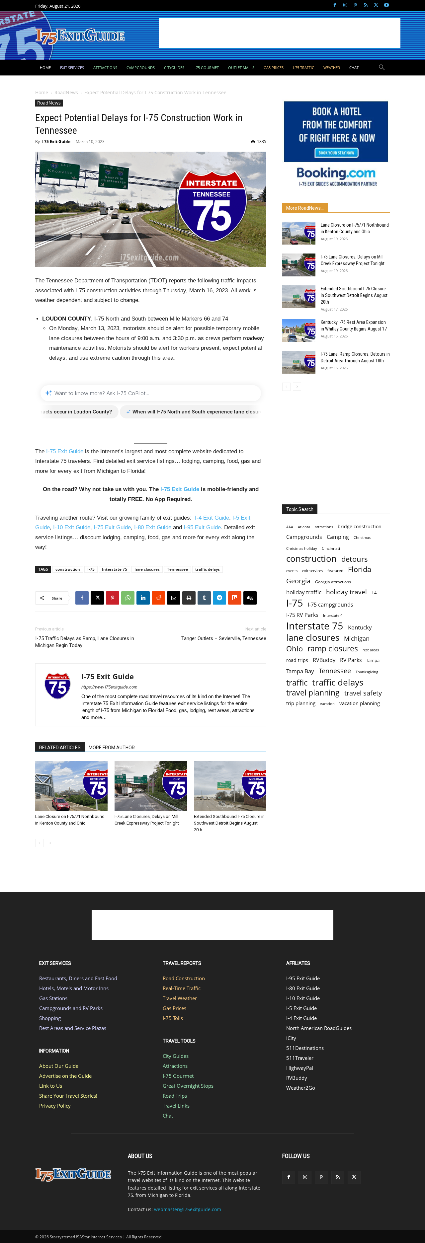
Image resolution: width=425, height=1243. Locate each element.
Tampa (373, 660)
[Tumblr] (204, 598)
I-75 (91, 569)
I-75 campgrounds (330, 604)
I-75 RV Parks (302, 615)
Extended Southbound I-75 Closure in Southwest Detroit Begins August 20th (229, 823)
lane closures (147, 569)
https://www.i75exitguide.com (109, 687)
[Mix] (234, 598)
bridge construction (360, 526)
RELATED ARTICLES (60, 747)
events (292, 570)
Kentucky (360, 627)
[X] (376, 5)
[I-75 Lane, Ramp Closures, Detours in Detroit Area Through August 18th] (298, 362)
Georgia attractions (333, 581)
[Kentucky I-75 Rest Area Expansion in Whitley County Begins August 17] (298, 330)
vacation (327, 703)
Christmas (362, 537)
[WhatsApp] (127, 598)
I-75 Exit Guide (56, 141)
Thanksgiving (367, 672)
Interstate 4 (332, 615)
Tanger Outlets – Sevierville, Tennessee (223, 638)
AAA (289, 526)
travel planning (313, 692)
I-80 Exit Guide (152, 527)
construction (67, 569)
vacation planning (359, 703)
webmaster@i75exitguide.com (187, 1209)
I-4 (374, 593)
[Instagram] (345, 5)
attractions (324, 526)
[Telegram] (219, 598)
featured (335, 570)
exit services (312, 570)
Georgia (298, 580)
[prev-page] (39, 843)
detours (354, 558)
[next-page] (50, 843)
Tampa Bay (300, 671)
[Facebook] (334, 5)
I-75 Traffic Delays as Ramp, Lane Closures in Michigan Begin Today (84, 641)
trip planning (300, 703)
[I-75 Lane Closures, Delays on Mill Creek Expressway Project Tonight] (151, 786)
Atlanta (304, 526)
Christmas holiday (301, 548)
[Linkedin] (143, 598)
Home (41, 92)
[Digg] (250, 598)
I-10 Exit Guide (71, 527)
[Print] (189, 598)
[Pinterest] (355, 5)
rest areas (371, 649)
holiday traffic (303, 592)
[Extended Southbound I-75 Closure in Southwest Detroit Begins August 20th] (230, 786)
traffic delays (207, 569)
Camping (338, 537)
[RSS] (365, 5)
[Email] (173, 598)
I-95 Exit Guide (202, 527)
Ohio (294, 648)
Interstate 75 (114, 569)
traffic (296, 682)
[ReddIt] (158, 598)
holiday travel (346, 592)
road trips (297, 660)
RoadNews (66, 92)
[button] (382, 68)
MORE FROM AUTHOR (112, 747)
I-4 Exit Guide (212, 518)
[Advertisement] (279, 33)
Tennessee (177, 569)
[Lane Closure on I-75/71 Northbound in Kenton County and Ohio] (71, 786)
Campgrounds (304, 537)
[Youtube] (386, 5)
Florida (359, 569)
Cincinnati (331, 548)
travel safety (363, 693)
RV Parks (351, 660)
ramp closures (332, 648)
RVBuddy (324, 660)
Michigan (357, 638)
